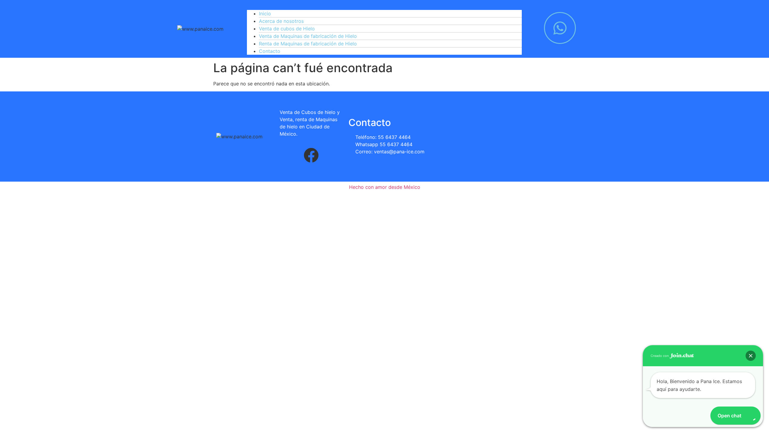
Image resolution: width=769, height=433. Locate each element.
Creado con (660, 356)
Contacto (269, 51)
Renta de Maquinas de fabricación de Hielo (308, 44)
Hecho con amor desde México (384, 187)
